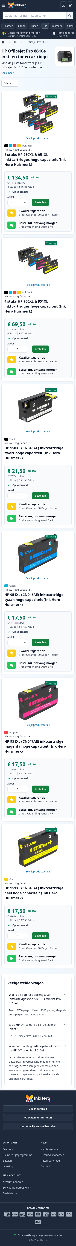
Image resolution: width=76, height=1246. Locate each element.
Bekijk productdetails (38, 138)
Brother (8, 25)
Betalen (7, 1160)
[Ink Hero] (17, 5)
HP (45, 25)
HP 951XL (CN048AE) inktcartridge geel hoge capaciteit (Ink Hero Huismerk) (33, 893)
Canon (22, 25)
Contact (45, 1166)
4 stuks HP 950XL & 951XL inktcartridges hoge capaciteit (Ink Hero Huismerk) (35, 306)
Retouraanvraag (50, 1160)
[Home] (3, 42)
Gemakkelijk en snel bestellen (38, 1126)
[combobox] (38, 15)
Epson (34, 25)
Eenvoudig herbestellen (17, 1187)
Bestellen (42, 203)
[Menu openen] (3, 5)
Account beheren (13, 1182)
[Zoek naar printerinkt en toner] (69, 15)
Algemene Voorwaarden (50, 1235)
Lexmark (57, 25)
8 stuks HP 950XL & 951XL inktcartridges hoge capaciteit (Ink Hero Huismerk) (35, 159)
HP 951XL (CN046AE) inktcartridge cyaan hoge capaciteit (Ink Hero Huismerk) (33, 599)
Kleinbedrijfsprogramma (17, 1155)
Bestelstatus (10, 1193)
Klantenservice (49, 1149)
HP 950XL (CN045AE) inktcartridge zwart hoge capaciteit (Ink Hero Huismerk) (33, 453)
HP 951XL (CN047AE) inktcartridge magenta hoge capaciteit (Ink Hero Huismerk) (35, 746)
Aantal (10, 197)
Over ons (8, 1149)
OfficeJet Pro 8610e (37, 42)
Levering (8, 1166)
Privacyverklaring (26, 1235)
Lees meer (7, 72)
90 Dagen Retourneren (38, 1117)
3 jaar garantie (38, 1108)
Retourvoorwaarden (52, 1155)
